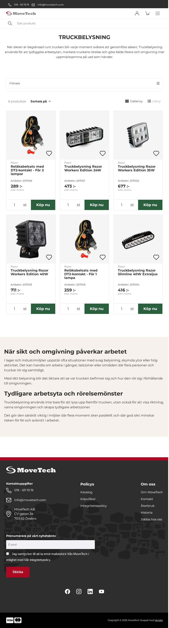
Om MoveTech (152, 492)
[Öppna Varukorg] (147, 13)
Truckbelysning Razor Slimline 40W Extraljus (138, 272)
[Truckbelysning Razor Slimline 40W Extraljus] (138, 239)
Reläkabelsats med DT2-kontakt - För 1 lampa (80, 274)
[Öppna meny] (158, 13)
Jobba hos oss (151, 519)
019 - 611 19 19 (21, 4)
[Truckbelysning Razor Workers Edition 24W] (84, 135)
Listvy (156, 101)
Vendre (159, 620)
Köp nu (43, 205)
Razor (14, 162)
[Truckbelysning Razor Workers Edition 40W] (31, 239)
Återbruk (148, 506)
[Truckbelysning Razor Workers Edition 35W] (138, 135)
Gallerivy (136, 101)
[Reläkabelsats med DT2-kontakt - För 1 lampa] (84, 239)
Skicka (18, 572)
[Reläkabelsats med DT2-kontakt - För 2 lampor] (31, 135)
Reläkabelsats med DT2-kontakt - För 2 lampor (27, 170)
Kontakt (147, 499)
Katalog (86, 492)
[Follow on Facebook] (67, 591)
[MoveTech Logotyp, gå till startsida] (21, 13)
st (25, 205)
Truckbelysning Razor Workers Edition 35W (137, 168)
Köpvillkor (88, 499)
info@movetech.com (51, 4)
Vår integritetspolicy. (37, 560)
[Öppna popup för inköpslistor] (49, 153)
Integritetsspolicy (93, 506)
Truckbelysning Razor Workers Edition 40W (29, 272)
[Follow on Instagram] (78, 591)
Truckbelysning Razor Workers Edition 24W (83, 168)
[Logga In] (137, 13)
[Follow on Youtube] (101, 591)
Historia (147, 512)
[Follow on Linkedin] (90, 591)
